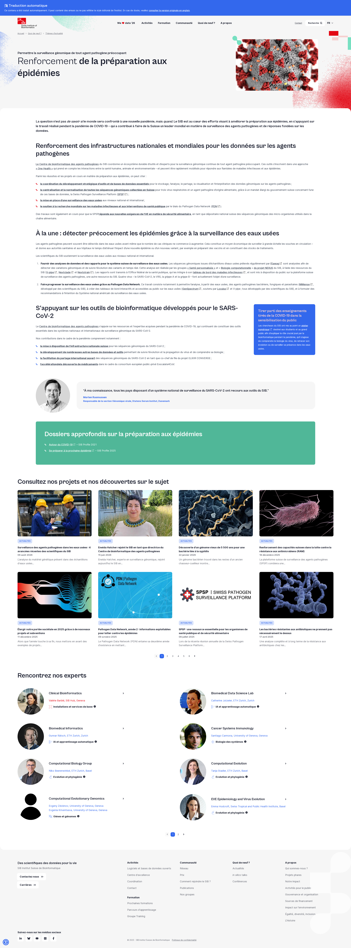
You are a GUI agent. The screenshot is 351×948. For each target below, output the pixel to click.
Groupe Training (136, 916)
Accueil (21, 33)
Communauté (184, 23)
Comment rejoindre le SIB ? (195, 881)
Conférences (240, 881)
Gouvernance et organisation (301, 894)
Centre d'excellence (138, 875)
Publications (187, 888)
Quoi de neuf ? (206, 23)
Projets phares (293, 875)
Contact (298, 23)
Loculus (221, 288)
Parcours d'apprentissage (141, 909)
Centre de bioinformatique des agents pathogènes (69, 326)
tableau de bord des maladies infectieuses (218, 272)
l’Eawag (274, 263)
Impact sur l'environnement (300, 907)
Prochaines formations (140, 903)
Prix (182, 875)
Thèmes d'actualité (54, 33)
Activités (146, 23)
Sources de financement (299, 901)
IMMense (304, 284)
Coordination (134, 881)
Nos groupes (187, 894)
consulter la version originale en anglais (169, 10)
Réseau (184, 868)
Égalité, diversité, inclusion (300, 914)
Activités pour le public (298, 888)
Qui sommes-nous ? (296, 868)
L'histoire (290, 920)
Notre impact (292, 881)
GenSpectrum (190, 288)
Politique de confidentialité (184, 940)
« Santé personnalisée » (201, 267)
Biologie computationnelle (236, 267)
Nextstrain (84, 272)
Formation (164, 23)
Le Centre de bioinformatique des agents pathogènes (67, 164)
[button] (95, 706)
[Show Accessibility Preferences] (6, 942)
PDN (214, 206)
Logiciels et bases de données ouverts (149, 868)
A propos (226, 23)
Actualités (238, 868)
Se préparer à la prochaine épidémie (70, 450)
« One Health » (44, 168)
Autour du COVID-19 (61, 444)
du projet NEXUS (263, 267)
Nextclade (65, 272)
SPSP (121, 194)
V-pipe (50, 272)
